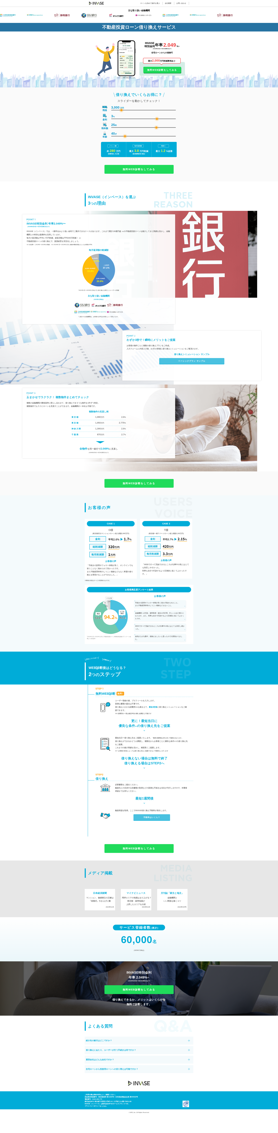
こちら (104, 1106)
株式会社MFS (89, 1101)
